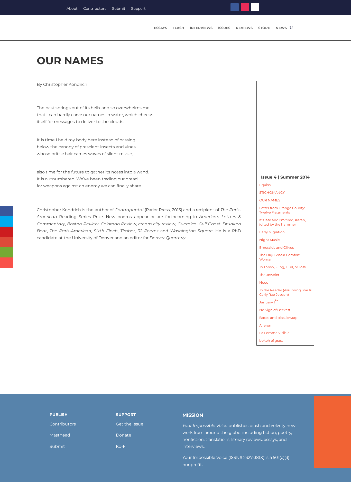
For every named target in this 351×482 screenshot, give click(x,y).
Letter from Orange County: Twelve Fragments (282, 210)
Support (138, 9)
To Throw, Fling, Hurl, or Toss (282, 267)
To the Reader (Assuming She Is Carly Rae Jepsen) (285, 292)
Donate (123, 435)
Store (264, 28)
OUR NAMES (269, 200)
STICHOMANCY (272, 192)
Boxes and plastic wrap (278, 318)
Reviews (244, 28)
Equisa (265, 185)
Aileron (265, 325)
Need (264, 282)
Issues (224, 28)
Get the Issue (129, 424)
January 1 (268, 300)
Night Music (269, 240)
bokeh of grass (271, 340)
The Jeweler (269, 275)
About (72, 9)
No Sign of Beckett (274, 310)
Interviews (201, 28)
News (281, 28)
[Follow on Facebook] (234, 7)
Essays (160, 28)
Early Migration (272, 232)
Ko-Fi (121, 446)
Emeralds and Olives (276, 247)
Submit (118, 9)
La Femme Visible (274, 333)
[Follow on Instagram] (245, 7)
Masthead (60, 435)
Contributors (94, 9)
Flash (178, 28)
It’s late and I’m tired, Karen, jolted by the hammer (282, 222)
